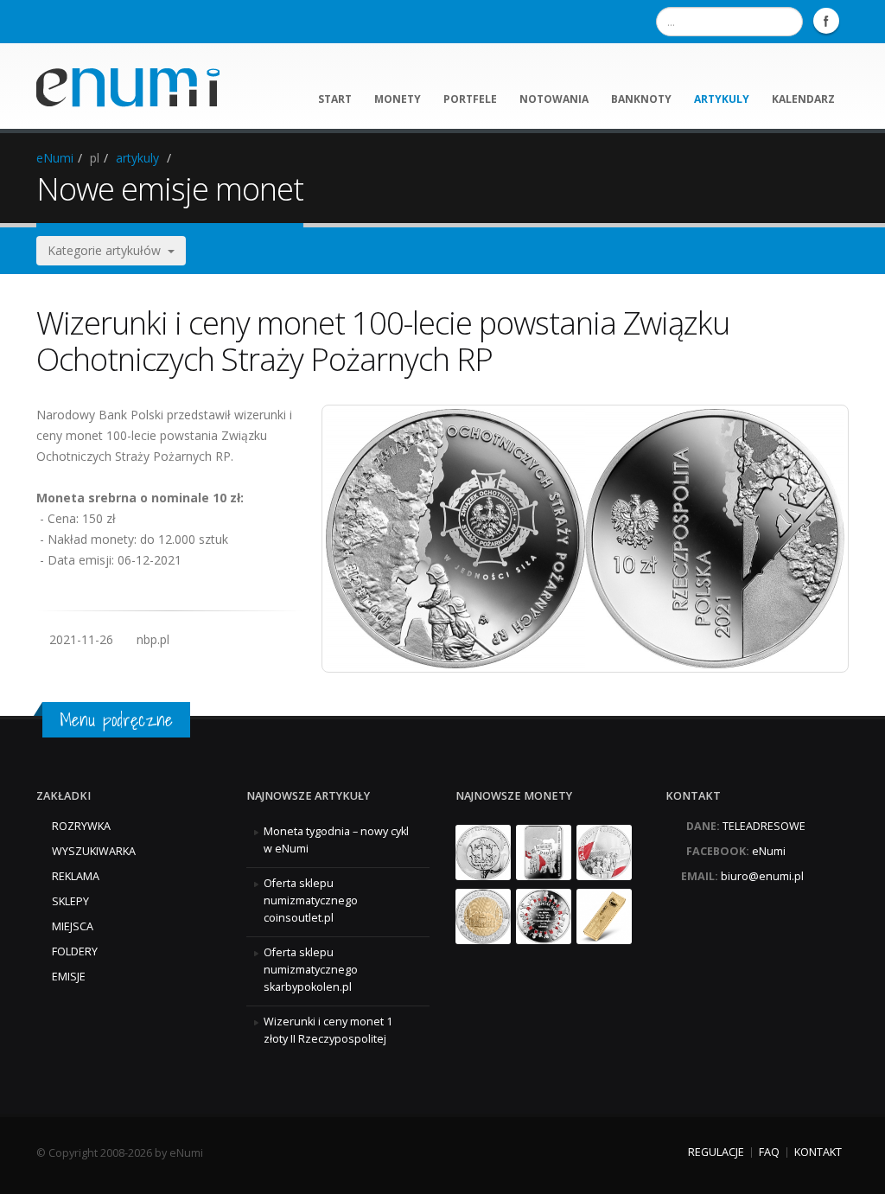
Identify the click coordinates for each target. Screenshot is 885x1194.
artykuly (721, 99)
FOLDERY (75, 951)
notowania (554, 99)
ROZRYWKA (81, 826)
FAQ (769, 1152)
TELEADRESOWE (764, 826)
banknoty (641, 99)
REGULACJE (716, 1152)
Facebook (826, 21)
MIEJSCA (72, 926)
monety (397, 99)
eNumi (54, 158)
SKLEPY (70, 901)
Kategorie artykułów (108, 250)
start (335, 99)
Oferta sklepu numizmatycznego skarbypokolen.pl (311, 969)
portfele (470, 99)
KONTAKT (818, 1152)
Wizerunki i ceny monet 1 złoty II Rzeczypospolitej (328, 1030)
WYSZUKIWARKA (94, 851)
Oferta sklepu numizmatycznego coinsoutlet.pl (311, 900)
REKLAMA (75, 876)
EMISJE (69, 976)
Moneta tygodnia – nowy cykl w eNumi (336, 840)
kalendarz (803, 99)
